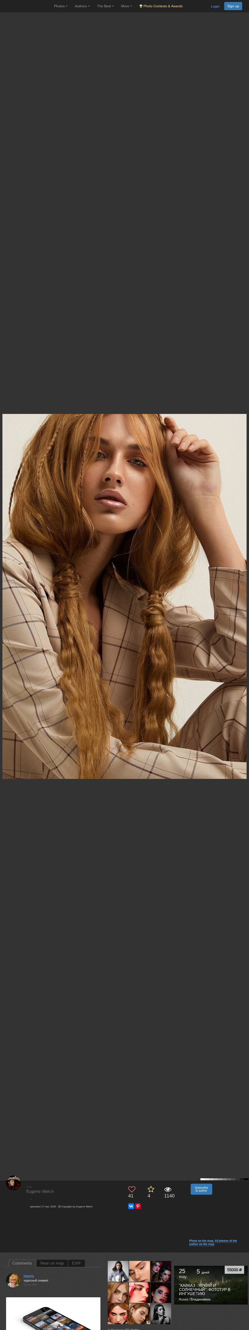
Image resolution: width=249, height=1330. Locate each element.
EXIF (76, 1263)
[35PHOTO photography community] (26, 6)
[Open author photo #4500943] (161, 1292)
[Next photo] (244, 578)
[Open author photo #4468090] (161, 1313)
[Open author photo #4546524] (139, 1271)
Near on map (52, 1263)
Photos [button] (60, 6)
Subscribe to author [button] (201, 1189)
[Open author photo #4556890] (118, 1271)
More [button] (125, 6)
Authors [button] (81, 6)
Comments (22, 1263)
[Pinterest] (138, 1206)
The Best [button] (104, 6)
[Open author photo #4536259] (161, 1271)
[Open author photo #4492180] (118, 1313)
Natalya (29, 1276)
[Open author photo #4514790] (139, 1292)
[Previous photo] (4, 578)
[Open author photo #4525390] (118, 1292)
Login (215, 6)
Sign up (233, 6)
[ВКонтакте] (131, 1206)
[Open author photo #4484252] (139, 1313)
